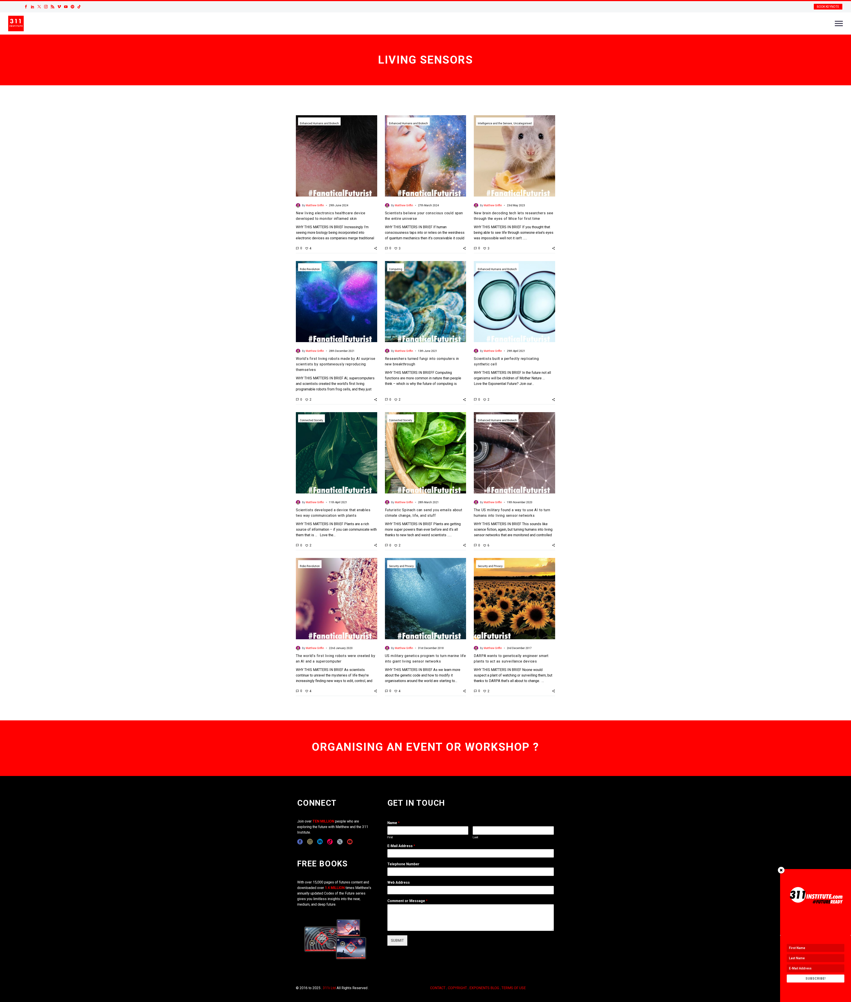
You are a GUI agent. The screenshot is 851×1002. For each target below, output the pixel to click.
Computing (395, 269)
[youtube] (350, 841)
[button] (375, 248)
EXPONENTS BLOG (484, 988)
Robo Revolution (310, 269)
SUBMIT (397, 940)
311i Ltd (329, 988)
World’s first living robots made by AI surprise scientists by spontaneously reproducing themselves (335, 364)
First (390, 837)
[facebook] (300, 841)
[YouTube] (65, 6)
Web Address (398, 882)
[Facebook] (26, 6)
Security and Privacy (401, 566)
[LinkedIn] (32, 6)
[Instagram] (46, 6)
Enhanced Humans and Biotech (319, 123)
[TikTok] (79, 6)
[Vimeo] (59, 6)
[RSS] (52, 6)
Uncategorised (522, 123)
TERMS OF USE (514, 988)
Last (475, 837)
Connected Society (311, 420)
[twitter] (340, 841)
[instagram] (310, 841)
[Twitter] (39, 6)
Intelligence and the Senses (495, 123)
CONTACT (437, 988)
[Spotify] (72, 6)
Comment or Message (407, 901)
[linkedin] (320, 841)
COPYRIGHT (457, 988)
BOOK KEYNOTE (828, 6)
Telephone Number (403, 864)
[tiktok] (330, 841)
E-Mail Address (401, 846)
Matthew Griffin (315, 205)
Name (393, 823)
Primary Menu (839, 23)
